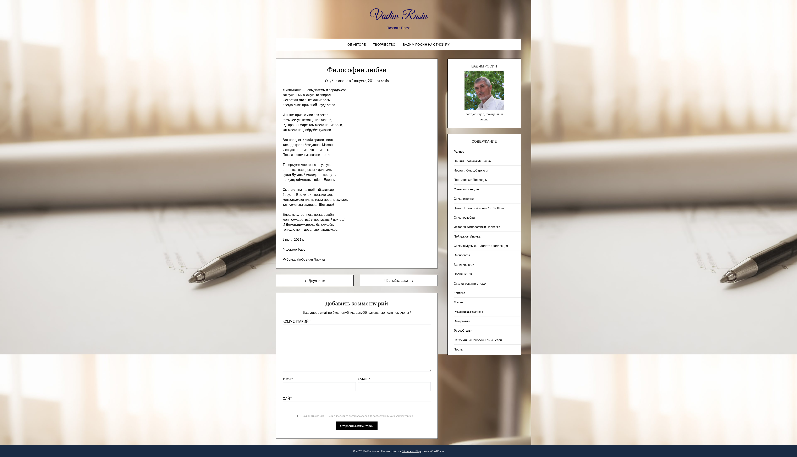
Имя (288, 379)
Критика (459, 293)
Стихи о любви (464, 217)
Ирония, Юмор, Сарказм (471, 170)
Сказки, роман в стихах (470, 283)
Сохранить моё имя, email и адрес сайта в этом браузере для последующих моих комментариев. (357, 416)
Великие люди (464, 264)
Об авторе (356, 44)
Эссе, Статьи (463, 330)
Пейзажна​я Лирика (467, 236)
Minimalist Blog (411, 451)
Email (364, 379)
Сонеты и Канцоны (467, 189)
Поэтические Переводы (471, 179)
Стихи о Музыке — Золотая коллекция (481, 245)
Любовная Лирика (311, 259)
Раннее (459, 151)
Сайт (287, 398)
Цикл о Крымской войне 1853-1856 (479, 208)
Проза (458, 349)
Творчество (384, 44)
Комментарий (297, 321)
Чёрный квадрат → (398, 280)
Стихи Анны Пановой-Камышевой (478, 340)
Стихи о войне (464, 198)
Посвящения (463, 274)
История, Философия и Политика (477, 227)
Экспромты (462, 255)
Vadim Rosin (398, 16)
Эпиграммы (462, 321)
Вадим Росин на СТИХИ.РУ (426, 44)
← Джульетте (315, 281)
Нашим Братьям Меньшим (472, 161)
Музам (458, 302)
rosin (385, 80)
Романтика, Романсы (468, 312)
